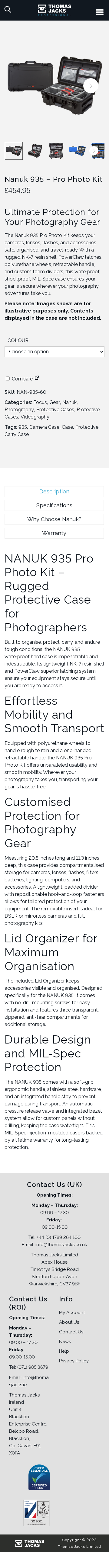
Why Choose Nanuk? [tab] (54, 519)
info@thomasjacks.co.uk (61, 1244)
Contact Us (71, 1332)
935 (22, 427)
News (65, 1341)
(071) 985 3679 (32, 1367)
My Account (72, 1312)
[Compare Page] (37, 379)
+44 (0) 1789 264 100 (59, 1237)
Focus (40, 402)
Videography (35, 417)
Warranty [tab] (54, 533)
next (90, 85)
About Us (69, 1322)
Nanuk (69, 402)
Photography (19, 409)
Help (64, 1351)
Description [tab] (54, 491)
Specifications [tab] (54, 505)
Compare (22, 379)
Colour (18, 340)
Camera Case (44, 427)
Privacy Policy (74, 1361)
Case (67, 427)
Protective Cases (55, 409)
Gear (54, 402)
